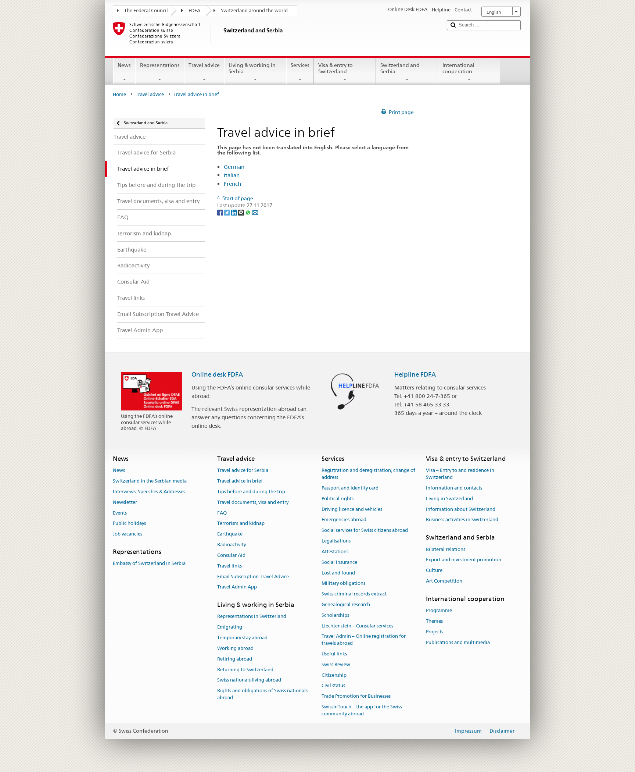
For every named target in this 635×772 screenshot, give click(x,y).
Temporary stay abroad (242, 637)
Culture (434, 570)
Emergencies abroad (344, 520)
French (232, 183)
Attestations (335, 551)
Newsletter (125, 502)
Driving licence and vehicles (352, 509)
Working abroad (235, 648)
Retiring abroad (234, 659)
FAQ (222, 513)
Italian (232, 175)
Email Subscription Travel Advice (253, 576)
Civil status (333, 686)
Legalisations (336, 541)
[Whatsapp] (248, 212)
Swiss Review (336, 664)
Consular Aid (231, 555)
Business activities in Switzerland (462, 520)
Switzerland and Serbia (400, 68)
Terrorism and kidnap (241, 523)
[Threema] (241, 212)
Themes (434, 621)
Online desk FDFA (217, 374)
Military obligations (343, 583)
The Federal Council (146, 10)
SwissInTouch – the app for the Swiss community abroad (362, 710)
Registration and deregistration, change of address (368, 474)
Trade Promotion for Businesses (356, 696)
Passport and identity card (350, 488)
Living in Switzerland (449, 498)
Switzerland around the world (254, 10)
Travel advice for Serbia (242, 470)
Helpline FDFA (415, 374)
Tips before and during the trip (251, 491)
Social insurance (339, 562)
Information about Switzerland (460, 509)
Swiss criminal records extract (354, 594)
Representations (160, 65)
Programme (439, 610)
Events (120, 513)
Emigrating (229, 627)
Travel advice (204, 65)
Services (300, 65)
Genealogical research (346, 604)
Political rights (338, 498)
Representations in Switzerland (251, 616)
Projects (434, 631)
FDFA (194, 10)
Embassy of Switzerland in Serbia (149, 563)
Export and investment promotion (463, 560)
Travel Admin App (237, 587)
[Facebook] (220, 212)
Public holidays (129, 523)
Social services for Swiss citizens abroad (365, 530)
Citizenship (334, 675)
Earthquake (230, 534)
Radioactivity (231, 544)
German (234, 166)
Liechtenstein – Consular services (357, 626)
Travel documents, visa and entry (252, 502)
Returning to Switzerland (245, 669)
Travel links (229, 566)
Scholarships (335, 615)
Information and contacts (454, 488)
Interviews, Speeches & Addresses (149, 491)
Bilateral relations (445, 549)
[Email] (255, 212)
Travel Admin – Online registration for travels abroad (364, 640)
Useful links (334, 654)
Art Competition (444, 581)
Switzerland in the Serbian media (150, 481)
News (124, 65)
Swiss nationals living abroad (249, 680)
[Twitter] (227, 212)
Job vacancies (127, 534)
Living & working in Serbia (252, 68)
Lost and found (338, 573)
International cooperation (458, 68)
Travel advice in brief (240, 481)
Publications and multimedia (458, 642)
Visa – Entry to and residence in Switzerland (460, 474)
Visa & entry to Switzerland (335, 68)
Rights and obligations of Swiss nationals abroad (262, 694)
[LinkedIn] (234, 212)
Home (119, 94)
